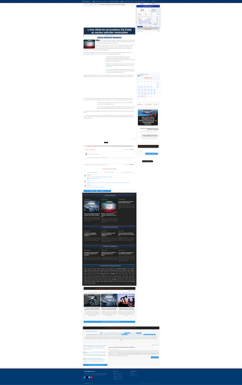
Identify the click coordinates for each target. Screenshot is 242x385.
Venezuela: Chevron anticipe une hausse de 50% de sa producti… (91, 254)
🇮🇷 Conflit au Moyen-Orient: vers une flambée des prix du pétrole (95, 345)
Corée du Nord (100, 271)
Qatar (108, 279)
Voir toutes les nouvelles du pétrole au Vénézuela (109, 248)
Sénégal (97, 281)
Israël (107, 276)
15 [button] (154, 90)
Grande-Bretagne (125, 273)
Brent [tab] (142, 3)
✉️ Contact (132, 373)
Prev (132, 291)
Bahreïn (98, 270)
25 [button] (141, 96)
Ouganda (86, 279)
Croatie (110, 271)
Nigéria (115, 277)
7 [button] (151, 86)
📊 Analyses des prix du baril (127, 1)
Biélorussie (107, 270)
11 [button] (141, 90)
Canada (132, 270)
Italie (109, 276)
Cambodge (124, 270)
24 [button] (138, 96)
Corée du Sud (106, 271)
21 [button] (151, 93)
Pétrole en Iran (100, 37)
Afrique (85, 268)
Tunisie (121, 281)
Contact (153, 1)
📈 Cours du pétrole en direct (100, 1)
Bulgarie (113, 270)
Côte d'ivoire (117, 271)
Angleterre (111, 268)
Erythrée (95, 273)
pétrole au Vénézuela (110, 246)
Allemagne (103, 268)
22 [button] (154, 93)
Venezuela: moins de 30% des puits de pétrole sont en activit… (108, 254)
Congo (96, 271)
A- (134, 4)
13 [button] (148, 90)
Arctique (128, 268)
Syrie (95, 281)
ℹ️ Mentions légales (134, 374)
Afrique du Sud (90, 268)
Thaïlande (112, 281)
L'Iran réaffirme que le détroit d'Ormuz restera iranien (125, 202)
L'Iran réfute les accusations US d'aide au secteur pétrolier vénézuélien (110, 31)
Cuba (114, 271)
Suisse (88, 281)
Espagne (98, 273)
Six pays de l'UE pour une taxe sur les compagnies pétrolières (149, 129)
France (113, 274)
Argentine (132, 268)
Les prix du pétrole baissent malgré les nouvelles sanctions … (92, 309)
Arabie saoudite (121, 268)
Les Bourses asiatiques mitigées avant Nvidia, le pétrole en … (90, 234)
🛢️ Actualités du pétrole (113, 1)
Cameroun (128, 270)
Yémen (89, 283)
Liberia (133, 276)
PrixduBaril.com (87, 383)
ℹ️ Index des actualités (118, 376)
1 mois (140, 26)
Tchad (108, 281)
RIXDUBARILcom (89, 371)
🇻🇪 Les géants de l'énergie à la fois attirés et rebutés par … (126, 253)
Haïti (92, 276)
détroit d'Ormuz (101, 335)
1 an (150, 26)
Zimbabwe (93, 283)
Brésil (110, 270)
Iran (111, 46)
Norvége (119, 277)
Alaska (95, 268)
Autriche (89, 270)
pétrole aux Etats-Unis (110, 227)
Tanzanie (101, 281)
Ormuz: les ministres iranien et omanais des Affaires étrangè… (92, 214)
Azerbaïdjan (94, 270)
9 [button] (157, 86)
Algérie (98, 268)
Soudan (129, 279)
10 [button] (138, 90)
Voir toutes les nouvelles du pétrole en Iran (109, 197)
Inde (94, 276)
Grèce (130, 273)
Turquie (124, 281)
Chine (85, 271)
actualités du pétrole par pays (110, 265)
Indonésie (98, 276)
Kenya (124, 276)
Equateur (91, 273)
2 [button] (157, 83)
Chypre (89, 271)
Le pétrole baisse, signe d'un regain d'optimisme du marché (126, 309)
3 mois (145, 26)
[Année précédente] (138, 78)
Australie (85, 270)
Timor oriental (116, 281)
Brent (117, 333)
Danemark (122, 271)
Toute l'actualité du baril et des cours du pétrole (111, 321)
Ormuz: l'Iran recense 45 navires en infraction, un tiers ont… (108, 215)
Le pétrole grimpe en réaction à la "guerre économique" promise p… (149, 136)
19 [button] (145, 93)
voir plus (88, 178)
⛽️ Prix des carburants (140, 1)
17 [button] (138, 93)
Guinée (132, 273)
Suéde (92, 281)
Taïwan (105, 281)
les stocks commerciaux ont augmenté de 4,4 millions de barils (137, 337)
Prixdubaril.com (86, 4)
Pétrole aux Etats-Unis (117, 37)
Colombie (92, 271)
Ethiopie (108, 273)
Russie (114, 279)
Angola (115, 268)
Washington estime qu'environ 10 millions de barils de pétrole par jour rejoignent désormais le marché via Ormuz (126, 335)
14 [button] (151, 90)
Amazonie (107, 268)
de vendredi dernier (128, 334)
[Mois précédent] (141, 78)
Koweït (127, 276)
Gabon (117, 273)
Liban (130, 276)
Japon (112, 276)
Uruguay (128, 281)
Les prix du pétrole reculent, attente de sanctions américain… (108, 234)
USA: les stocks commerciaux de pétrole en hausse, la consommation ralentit (148, 121)
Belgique (102, 270)
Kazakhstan (119, 276)
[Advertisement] (109, 17)
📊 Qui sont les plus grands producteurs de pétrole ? (121, 347)
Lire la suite (154, 357)
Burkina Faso (118, 270)
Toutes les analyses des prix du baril (97, 364)
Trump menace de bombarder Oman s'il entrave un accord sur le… (126, 234)
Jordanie (115, 276)
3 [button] (138, 86)
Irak (101, 276)
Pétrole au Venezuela (108, 37)
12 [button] (145, 90)
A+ (131, 4)
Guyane (89, 276)
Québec (110, 279)
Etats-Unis (104, 273)
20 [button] (148, 93)
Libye (85, 278)
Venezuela (115, 45)
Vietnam (86, 283)
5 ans (156, 26)
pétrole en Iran (110, 195)
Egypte (129, 271)
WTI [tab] (154, 3)
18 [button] (141, 93)
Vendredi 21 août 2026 (91, 331)
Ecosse (126, 271)
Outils (148, 1)
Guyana (85, 276)
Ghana (120, 273)
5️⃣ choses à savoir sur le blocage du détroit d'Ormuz (92, 358)
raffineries (126, 75)
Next (134, 291)
